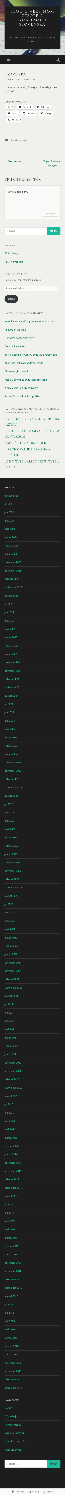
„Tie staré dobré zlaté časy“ (20, 338)
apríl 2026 (10, 529)
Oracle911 (32, 80)
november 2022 (13, 871)
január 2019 (11, 1254)
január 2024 (11, 754)
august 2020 (11, 1096)
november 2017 (13, 1371)
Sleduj (11, 298)
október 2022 (12, 879)
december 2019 (13, 1162)
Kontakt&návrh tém (15, 1441)
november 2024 (13, 670)
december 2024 (13, 662)
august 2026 (11, 495)
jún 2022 (9, 912)
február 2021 (12, 1046)
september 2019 (13, 1187)
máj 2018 (10, 1321)
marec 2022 (11, 937)
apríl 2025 (10, 629)
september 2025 (13, 587)
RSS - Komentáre (14, 261)
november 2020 (13, 1071)
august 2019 (11, 1196)
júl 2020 (9, 1104)
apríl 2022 (10, 929)
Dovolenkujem (14, 161)
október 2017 (12, 1379)
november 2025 (13, 570)
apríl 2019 (10, 1229)
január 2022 (11, 954)
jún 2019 (9, 1212)
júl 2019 (9, 1204)
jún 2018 (9, 1312)
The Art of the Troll (15, 329)
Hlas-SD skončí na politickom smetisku (26, 379)
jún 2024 (9, 712)
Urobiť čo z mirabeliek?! (26, 443)
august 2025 (11, 595)
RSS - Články (11, 253)
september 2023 (13, 787)
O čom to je (11, 1416)
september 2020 (13, 1087)
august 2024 (11, 695)
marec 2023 (11, 837)
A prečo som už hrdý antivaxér (21, 388)
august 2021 (11, 996)
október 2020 (12, 1079)
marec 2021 (11, 1037)
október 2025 (12, 579)
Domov (9, 1408)
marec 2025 (11, 637)
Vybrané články (13, 1424)
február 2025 (12, 645)
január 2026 (11, 554)
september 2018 (13, 1287)
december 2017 (13, 1363)
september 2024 (13, 687)
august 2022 (11, 896)
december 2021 (13, 962)
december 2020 (13, 1062)
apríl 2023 (10, 829)
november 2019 (13, 1171)
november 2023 (13, 770)
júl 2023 (9, 804)
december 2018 (13, 1262)
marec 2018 (11, 1338)
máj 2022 (10, 921)
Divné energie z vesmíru (17, 371)
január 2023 (11, 854)
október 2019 (12, 1179)
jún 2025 (9, 612)
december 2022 (13, 862)
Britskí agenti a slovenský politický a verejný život (31, 354)
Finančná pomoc (14, 1449)
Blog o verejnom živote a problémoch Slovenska (32, 18)
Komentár (50, 213)
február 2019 (12, 1246)
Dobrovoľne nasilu (15, 346)
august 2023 (11, 795)
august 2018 (11, 1296)
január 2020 (11, 1154)
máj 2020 (10, 1121)
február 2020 (12, 1146)
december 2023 (13, 762)
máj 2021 (10, 1021)
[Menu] (8, 59)
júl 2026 (9, 504)
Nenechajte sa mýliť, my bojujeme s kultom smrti (31, 321)
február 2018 (12, 1346)
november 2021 (13, 971)
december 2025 (13, 562)
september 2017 (13, 1388)
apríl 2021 (10, 1029)
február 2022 (12, 946)
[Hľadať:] (32, 231)
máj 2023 (10, 820)
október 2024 (12, 679)
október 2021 (12, 979)
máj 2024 (10, 720)
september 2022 (13, 887)
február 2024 (12, 745)
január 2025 (11, 654)
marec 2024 (11, 737)
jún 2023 (9, 812)
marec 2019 (11, 1237)
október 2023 (12, 779)
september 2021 (13, 987)
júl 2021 (9, 1004)
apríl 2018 (10, 1329)
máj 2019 (10, 1221)
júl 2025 (9, 604)
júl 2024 (9, 704)
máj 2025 (10, 620)
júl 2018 (9, 1304)
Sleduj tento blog (16, 274)
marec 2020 (11, 1137)
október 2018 (12, 1279)
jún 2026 (9, 512)
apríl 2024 (10, 729)
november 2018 (13, 1271)
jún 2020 (9, 1112)
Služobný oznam (19, 140)
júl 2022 (9, 904)
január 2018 (11, 1354)
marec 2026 (11, 537)
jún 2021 (9, 1012)
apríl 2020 (10, 1129)
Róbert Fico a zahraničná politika (22, 396)
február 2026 (12, 545)
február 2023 (12, 845)
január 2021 (11, 1054)
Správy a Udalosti (14, 1433)
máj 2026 (10, 520)
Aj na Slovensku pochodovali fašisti (24, 363)
